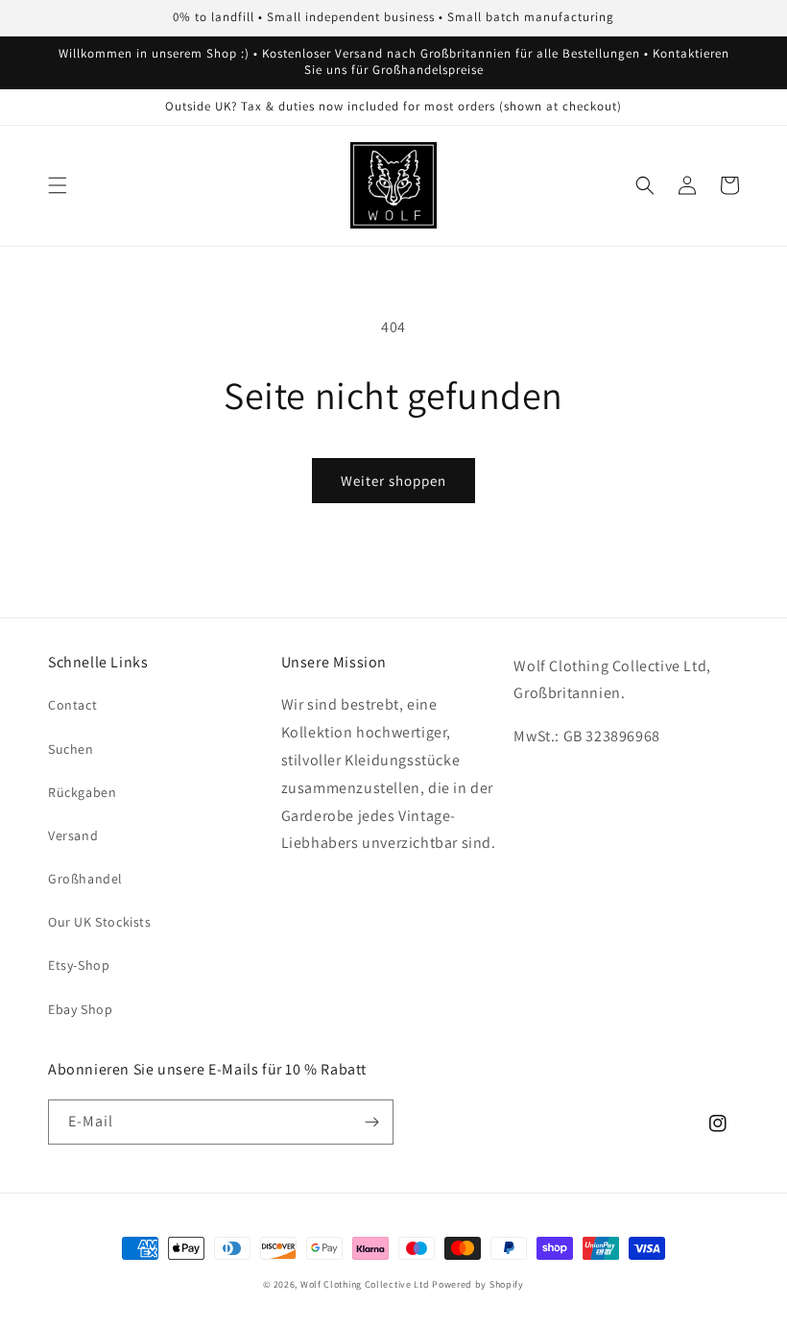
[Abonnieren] (371, 1122)
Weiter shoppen (393, 480)
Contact (72, 704)
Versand (73, 835)
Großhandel (85, 878)
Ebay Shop (80, 1009)
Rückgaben (82, 792)
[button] (57, 185)
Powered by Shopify (478, 1284)
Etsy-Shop (78, 965)
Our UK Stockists (100, 921)
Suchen (71, 749)
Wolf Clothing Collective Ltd (365, 1284)
